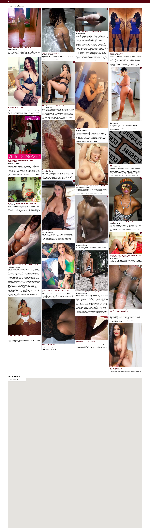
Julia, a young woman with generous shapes (89, 31)
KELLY (111, 165)
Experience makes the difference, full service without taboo (23, 265)
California (24, 4)
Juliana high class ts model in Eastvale (53, 106)
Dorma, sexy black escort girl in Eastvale (121, 222)
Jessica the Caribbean (48, 344)
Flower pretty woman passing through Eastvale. (56, 170)
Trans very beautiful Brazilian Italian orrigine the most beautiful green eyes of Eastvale (125, 256)
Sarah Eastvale (114, 122)
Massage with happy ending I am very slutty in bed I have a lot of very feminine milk (125, 310)
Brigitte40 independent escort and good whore (22, 203)
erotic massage (80, 244)
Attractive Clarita (47, 231)
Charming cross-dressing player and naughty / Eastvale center (22, 160)
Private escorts (11, 4)
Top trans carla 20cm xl (116, 53)
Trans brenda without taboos (50, 53)
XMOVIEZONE (10, 1)
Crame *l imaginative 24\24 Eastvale (19, 335)
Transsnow (79, 128)
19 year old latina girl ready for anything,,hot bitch (90, 185)
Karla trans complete (116, 368)
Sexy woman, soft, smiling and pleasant (19, 47)
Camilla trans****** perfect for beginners (88, 341)
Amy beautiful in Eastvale (15, 107)
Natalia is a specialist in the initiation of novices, (90, 292)
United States (18, 4)
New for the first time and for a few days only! (55, 290)
